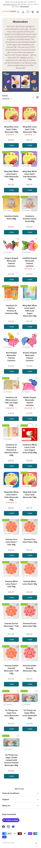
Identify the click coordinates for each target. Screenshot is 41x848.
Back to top (19, 789)
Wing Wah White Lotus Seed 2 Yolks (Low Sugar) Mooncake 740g (30, 310)
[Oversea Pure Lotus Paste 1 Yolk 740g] (11, 527)
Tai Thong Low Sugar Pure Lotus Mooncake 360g (11, 714)
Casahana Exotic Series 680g (11, 217)
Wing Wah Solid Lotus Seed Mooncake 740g (29, 494)
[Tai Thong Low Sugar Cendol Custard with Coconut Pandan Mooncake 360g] (11, 742)
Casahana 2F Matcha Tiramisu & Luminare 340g (11, 309)
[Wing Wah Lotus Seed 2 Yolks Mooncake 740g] (11, 114)
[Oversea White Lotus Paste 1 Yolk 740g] (11, 569)
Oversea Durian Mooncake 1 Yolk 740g (11, 626)
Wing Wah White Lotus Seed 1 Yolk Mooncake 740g (30, 175)
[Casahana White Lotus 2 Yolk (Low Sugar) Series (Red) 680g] (30, 432)
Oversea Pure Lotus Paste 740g (29, 540)
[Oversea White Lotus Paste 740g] (30, 569)
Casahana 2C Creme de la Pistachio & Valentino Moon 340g (11, 450)
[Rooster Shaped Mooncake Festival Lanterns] (30, 340)
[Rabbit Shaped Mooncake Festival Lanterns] (30, 385)
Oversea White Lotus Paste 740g (29, 582)
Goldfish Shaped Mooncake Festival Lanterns (30, 262)
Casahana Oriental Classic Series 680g (30, 218)
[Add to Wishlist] (18, 107)
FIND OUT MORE (23, 7)
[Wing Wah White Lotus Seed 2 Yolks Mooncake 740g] (11, 479)
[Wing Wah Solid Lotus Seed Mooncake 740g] (30, 479)
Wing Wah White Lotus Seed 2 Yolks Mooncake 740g (11, 496)
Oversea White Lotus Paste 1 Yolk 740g (11, 584)
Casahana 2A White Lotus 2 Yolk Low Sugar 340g (11, 401)
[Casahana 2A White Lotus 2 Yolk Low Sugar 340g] (11, 385)
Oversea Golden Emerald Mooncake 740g (30, 668)
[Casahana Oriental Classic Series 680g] (30, 204)
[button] (32, 12)
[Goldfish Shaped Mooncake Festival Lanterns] (30, 246)
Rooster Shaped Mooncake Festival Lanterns (30, 357)
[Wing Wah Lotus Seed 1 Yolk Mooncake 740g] (30, 114)
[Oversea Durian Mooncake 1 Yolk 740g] (11, 611)
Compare (9, 121)
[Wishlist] (27, 12)
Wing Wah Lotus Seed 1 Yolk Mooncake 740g (30, 129)
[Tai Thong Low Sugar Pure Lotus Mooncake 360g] (11, 698)
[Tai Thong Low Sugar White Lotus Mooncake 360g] (30, 698)
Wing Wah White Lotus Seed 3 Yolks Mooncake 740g (11, 175)
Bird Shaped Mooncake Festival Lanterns (11, 357)
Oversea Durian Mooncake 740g (30, 624)
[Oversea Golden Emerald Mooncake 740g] (30, 653)
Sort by (5, 96)
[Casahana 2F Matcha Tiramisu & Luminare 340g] (11, 293)
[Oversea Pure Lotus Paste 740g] (30, 527)
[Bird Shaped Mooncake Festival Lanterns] (11, 340)
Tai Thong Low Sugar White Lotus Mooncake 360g (29, 714)
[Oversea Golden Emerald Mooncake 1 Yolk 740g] (11, 653)
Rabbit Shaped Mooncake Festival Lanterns (29, 401)
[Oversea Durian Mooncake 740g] (30, 611)
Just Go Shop (11, 843)
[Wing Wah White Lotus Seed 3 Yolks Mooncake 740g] (11, 159)
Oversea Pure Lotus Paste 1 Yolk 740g (11, 542)
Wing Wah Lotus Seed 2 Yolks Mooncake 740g (11, 129)
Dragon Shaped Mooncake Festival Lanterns (11, 262)
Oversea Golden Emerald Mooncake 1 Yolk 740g (11, 669)
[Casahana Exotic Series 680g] (11, 204)
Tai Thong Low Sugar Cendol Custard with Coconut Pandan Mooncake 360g (11, 760)
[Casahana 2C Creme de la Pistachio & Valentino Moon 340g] (11, 432)
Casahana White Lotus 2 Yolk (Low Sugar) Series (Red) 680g (30, 449)
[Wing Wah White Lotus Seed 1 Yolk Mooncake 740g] (30, 159)
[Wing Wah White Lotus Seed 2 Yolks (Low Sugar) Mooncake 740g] (30, 293)
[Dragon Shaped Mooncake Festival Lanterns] (11, 246)
